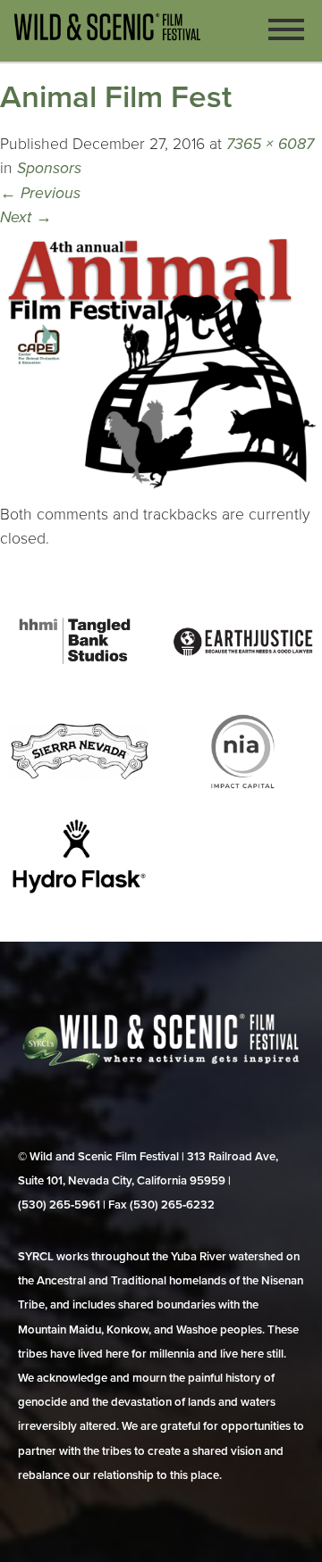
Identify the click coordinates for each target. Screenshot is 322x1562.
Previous (40, 193)
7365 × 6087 (270, 144)
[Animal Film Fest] (161, 490)
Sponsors (49, 168)
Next (26, 217)
